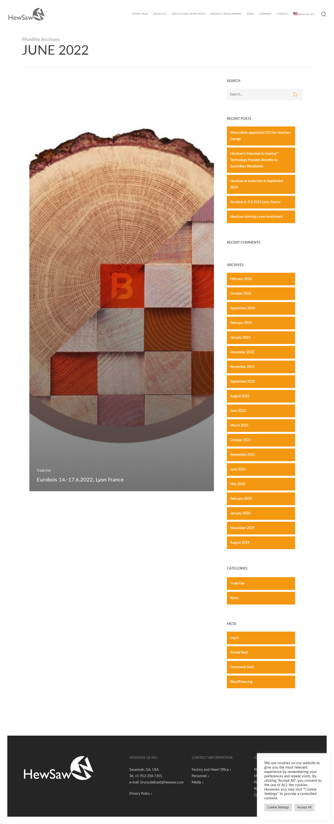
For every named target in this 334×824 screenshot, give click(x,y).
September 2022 (242, 381)
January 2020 (240, 513)
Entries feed (239, 652)
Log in (234, 638)
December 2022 (242, 352)
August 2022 (239, 396)
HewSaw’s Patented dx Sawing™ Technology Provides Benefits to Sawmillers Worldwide (254, 160)
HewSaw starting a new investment (256, 217)
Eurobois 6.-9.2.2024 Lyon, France (255, 202)
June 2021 (238, 469)
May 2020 (237, 484)
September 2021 (242, 455)
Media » (197, 782)
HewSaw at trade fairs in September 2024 (256, 184)
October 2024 (240, 293)
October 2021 (240, 440)
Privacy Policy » (140, 793)
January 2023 (240, 337)
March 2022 (239, 425)
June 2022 (238, 411)
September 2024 (242, 308)
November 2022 (242, 367)
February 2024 (241, 323)
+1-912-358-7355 (148, 776)
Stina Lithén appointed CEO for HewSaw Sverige (260, 136)
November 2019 (242, 528)
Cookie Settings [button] (278, 807)
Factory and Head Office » (211, 770)
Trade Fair (44, 470)
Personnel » (200, 776)
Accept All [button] (304, 807)
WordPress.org (241, 682)
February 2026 (241, 279)
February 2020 (241, 499)
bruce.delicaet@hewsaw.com (162, 782)
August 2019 (239, 542)
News (234, 598)
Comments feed (242, 667)
